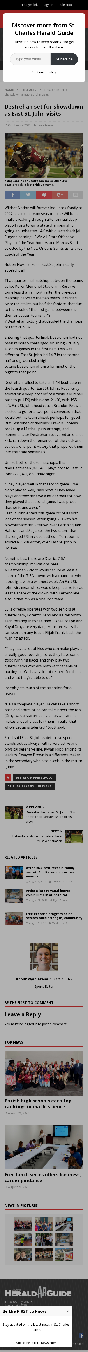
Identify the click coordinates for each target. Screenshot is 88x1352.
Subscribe (64, 59)
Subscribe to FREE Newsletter (36, 1343)
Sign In (48, 4)
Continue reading (44, 72)
